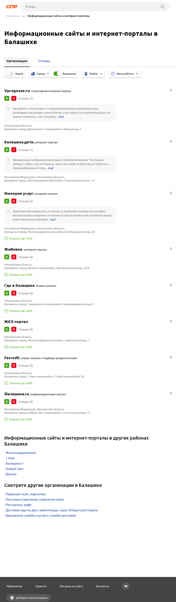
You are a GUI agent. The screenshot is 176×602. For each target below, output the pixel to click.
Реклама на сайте (71, 586)
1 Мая (10, 458)
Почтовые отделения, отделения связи (35, 499)
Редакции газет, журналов (25, 494)
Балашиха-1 (15, 463)
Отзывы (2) (25, 98)
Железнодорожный (21, 452)
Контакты (102, 586)
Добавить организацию (31, 597)
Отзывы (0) (25, 257)
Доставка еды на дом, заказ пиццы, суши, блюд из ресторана (52, 510)
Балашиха (13, 16)
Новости (41, 586)
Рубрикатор (14, 586)
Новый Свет (15, 468)
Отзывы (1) (25, 150)
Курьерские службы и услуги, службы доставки (41, 515)
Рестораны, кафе (18, 504)
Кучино (11, 474)
